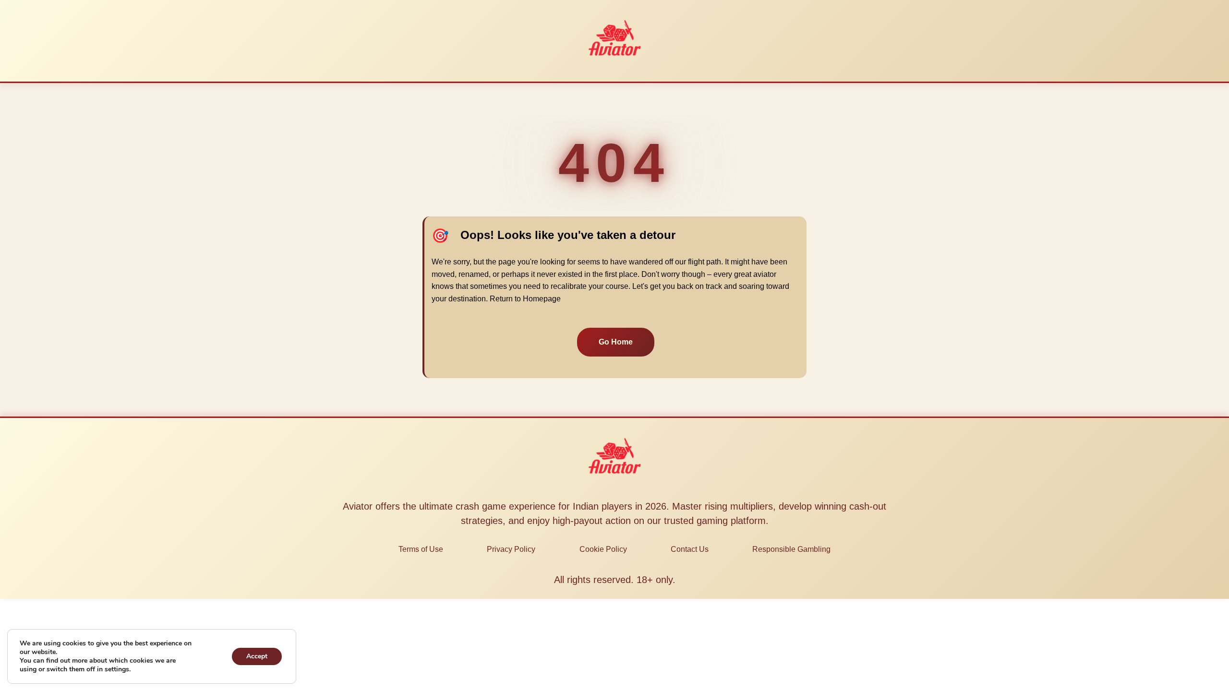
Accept (256, 656)
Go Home (616, 342)
